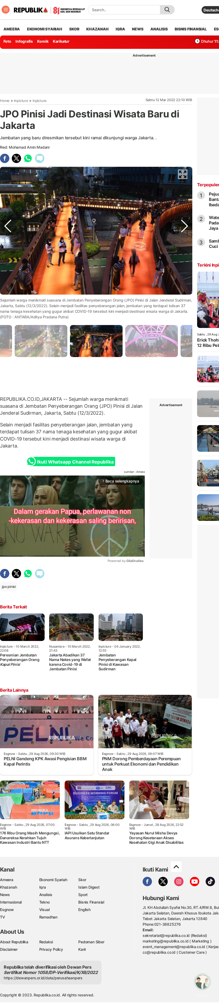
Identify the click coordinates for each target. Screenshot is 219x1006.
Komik (42, 41)
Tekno (44, 902)
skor (74, 29)
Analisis (45, 894)
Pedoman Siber (91, 942)
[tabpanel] (96, 341)
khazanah (97, 29)
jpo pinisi (9, 586)
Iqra (42, 887)
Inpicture (21, 100)
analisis (158, 29)
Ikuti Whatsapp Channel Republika (75, 462)
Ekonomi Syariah (44, 29)
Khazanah (8, 887)
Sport (83, 894)
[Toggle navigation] (5, 9)
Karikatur (61, 41)
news (137, 29)
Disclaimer (9, 949)
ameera (11, 29)
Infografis (24, 41)
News (5, 894)
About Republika (14, 942)
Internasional (11, 902)
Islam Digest (88, 887)
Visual (44, 909)
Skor (82, 879)
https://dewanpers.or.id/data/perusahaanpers (43, 978)
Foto (7, 41)
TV (2, 917)
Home (5, 100)
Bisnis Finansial (191, 29)
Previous (7, 299)
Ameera (6, 879)
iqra (120, 29)
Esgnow (7, 909)
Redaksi (46, 942)
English (84, 909)
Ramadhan (48, 917)
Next (184, 299)
